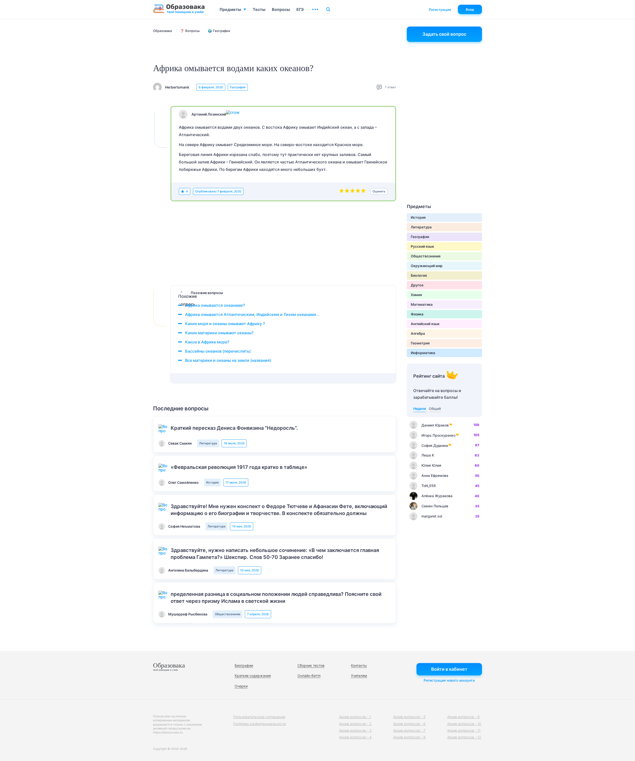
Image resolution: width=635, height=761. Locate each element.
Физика (417, 314)
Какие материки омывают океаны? (219, 332)
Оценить (379, 191)
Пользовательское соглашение (259, 717)
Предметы (230, 9)
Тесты (259, 9)
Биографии (244, 665)
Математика (422, 304)
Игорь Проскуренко (438, 435)
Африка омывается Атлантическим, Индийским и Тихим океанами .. (252, 314)
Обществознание (227, 614)
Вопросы (281, 9)
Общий (435, 408)
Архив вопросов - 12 (464, 737)
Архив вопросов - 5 (409, 717)
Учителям (359, 675)
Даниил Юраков (435, 425)
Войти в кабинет (449, 669)
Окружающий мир (427, 266)
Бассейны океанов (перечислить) (218, 351)
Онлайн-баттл (308, 675)
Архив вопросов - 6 (409, 724)
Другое (417, 285)
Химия (416, 295)
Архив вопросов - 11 (463, 730)
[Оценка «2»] (347, 191)
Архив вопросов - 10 (464, 724)
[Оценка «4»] (358, 191)
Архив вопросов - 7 (409, 730)
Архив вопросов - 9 (463, 717)
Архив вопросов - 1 (355, 717)
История (212, 482)
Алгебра (418, 333)
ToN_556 (428, 486)
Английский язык (425, 324)
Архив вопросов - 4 (355, 737)
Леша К (427, 455)
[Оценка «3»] (352, 191)
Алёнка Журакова (436, 496)
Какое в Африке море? (207, 341)
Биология (419, 275)
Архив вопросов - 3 (355, 730)
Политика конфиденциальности (259, 724)
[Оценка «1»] (341, 191)
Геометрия (420, 343)
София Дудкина (434, 445)
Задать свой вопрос (444, 34)
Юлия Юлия (431, 465)
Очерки (241, 686)
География (238, 87)
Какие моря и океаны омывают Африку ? (225, 323)
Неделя (419, 408)
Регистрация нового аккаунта (449, 680)
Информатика (423, 353)
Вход (470, 9)
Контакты (359, 665)
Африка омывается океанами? (215, 305)
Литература (208, 443)
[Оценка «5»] (363, 191)
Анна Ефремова (434, 475)
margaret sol (431, 516)
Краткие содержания (253, 675)
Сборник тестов (310, 665)
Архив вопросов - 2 (355, 724)
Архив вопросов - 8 (409, 737)
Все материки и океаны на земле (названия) (228, 360)
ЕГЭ (300, 9)
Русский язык (422, 246)
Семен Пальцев (434, 506)
